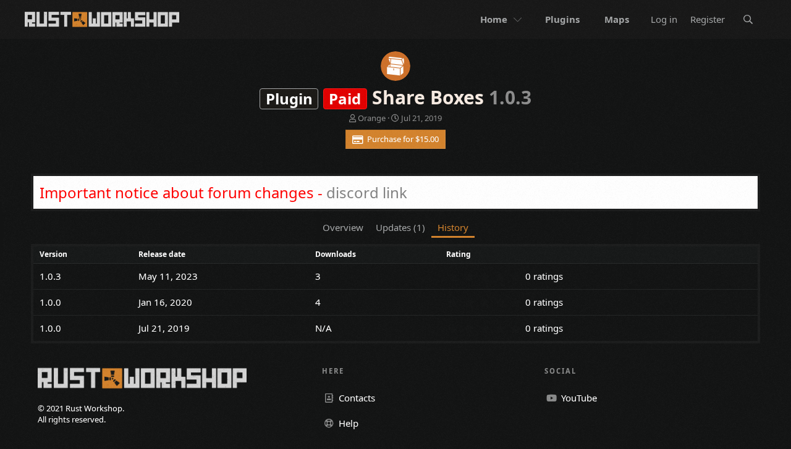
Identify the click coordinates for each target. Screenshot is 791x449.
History (453, 227)
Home (493, 19)
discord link (366, 192)
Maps (616, 19)
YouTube (578, 398)
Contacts (355, 398)
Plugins (562, 19)
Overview (343, 227)
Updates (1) (400, 227)
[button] (519, 19)
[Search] (748, 19)
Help (347, 423)
